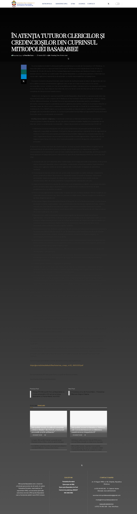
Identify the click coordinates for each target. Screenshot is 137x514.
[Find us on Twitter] (108, 4)
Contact (91, 4)
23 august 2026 (77, 435)
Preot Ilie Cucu (28, 55)
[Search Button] (125, 4)
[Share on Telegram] (24, 76)
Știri (73, 4)
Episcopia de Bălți (68, 484)
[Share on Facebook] (24, 67)
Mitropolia (47, 4)
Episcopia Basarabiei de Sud (68, 487)
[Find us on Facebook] (98, 4)
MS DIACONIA (68, 493)
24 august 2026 (37, 435)
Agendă (82, 4)
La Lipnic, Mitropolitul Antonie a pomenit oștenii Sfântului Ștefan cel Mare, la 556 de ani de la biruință (47, 441)
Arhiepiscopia (61, 4)
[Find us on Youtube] (112, 4)
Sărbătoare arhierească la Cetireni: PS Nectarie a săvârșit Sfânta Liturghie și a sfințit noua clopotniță (87, 441)
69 (45, 435)
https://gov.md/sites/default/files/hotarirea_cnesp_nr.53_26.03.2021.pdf (56, 365)
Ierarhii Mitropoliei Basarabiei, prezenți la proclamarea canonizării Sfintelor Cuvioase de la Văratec (48, 447)
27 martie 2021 (41, 55)
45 (85, 435)
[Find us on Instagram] (101, 4)
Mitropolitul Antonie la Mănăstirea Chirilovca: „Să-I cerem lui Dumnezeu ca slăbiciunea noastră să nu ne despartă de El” (88, 429)
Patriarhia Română (68, 481)
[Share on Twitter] (24, 81)
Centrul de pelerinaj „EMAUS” (68, 490)
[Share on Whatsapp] (24, 71)
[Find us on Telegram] (105, 4)
